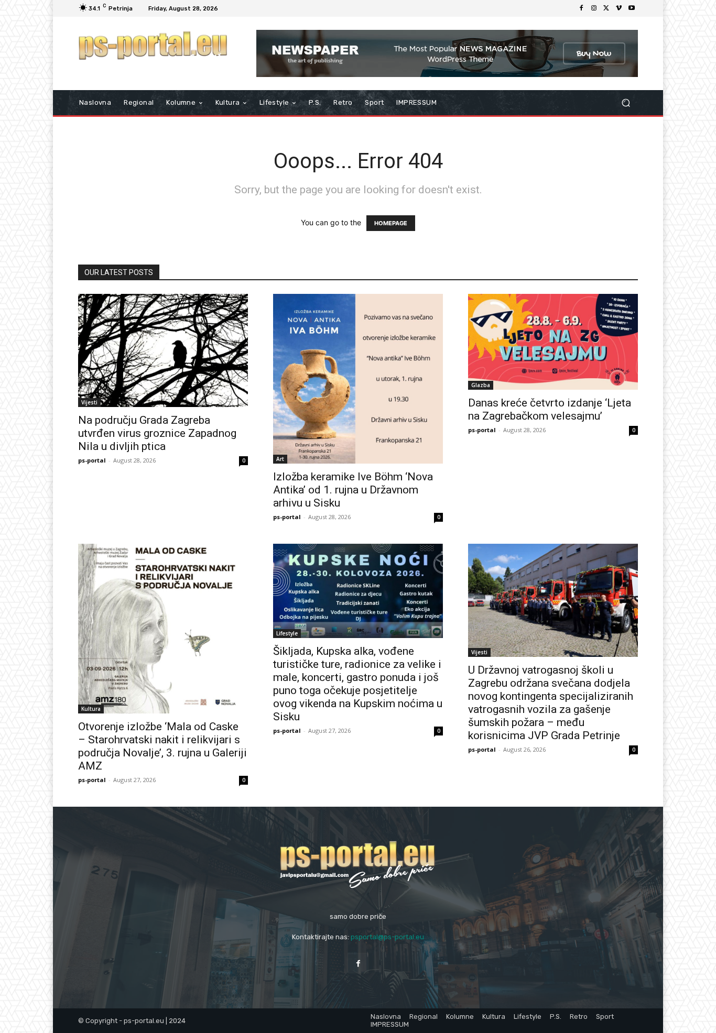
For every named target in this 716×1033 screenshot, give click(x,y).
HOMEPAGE (390, 223)
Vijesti (89, 402)
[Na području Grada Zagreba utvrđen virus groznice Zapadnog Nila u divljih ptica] (163, 350)
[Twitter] (606, 8)
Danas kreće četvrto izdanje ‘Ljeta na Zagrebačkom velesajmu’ (549, 409)
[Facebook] (581, 8)
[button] (625, 103)
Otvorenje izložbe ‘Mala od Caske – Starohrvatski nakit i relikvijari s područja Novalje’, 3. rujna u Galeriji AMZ (162, 746)
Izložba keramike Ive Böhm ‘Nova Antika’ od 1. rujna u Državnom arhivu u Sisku (353, 489)
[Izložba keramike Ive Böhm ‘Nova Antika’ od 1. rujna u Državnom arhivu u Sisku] (358, 379)
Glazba (480, 385)
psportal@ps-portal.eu (387, 937)
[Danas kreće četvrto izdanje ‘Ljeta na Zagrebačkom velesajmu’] (553, 342)
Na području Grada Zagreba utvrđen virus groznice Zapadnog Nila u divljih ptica (157, 433)
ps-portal (92, 460)
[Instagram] (594, 8)
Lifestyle (287, 633)
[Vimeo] (619, 8)
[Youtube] (631, 8)
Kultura (91, 708)
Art (280, 459)
